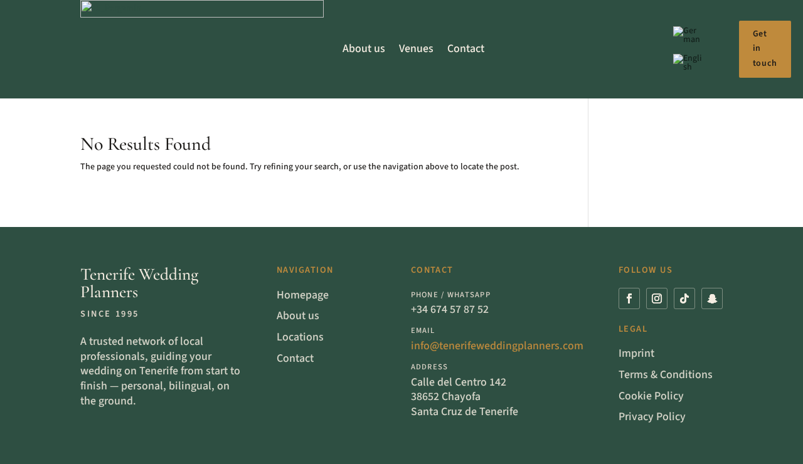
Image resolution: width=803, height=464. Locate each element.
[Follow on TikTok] (684, 298)
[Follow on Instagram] (656, 298)
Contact (465, 48)
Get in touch (765, 49)
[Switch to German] (688, 37)
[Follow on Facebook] (629, 298)
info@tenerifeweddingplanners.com (497, 346)
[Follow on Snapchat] (712, 298)
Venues (416, 48)
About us (364, 48)
